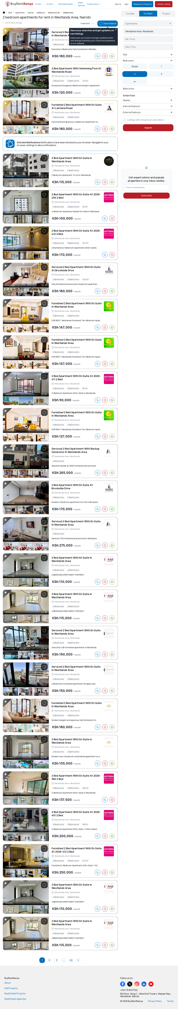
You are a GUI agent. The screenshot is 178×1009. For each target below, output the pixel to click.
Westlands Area (54, 13)
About (7, 983)
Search (148, 127)
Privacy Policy (155, 1001)
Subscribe (146, 195)
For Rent (49, 4)
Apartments (19, 13)
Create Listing (163, 4)
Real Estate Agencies (15, 999)
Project (166, 13)
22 (71, 960)
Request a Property (143, 4)
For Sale (38, 4)
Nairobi (30, 13)
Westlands (41, 13)
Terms (170, 1001)
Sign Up (118, 4)
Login (126, 4)
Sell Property (11, 988)
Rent (10, 13)
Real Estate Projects (65, 4)
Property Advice (93, 4)
